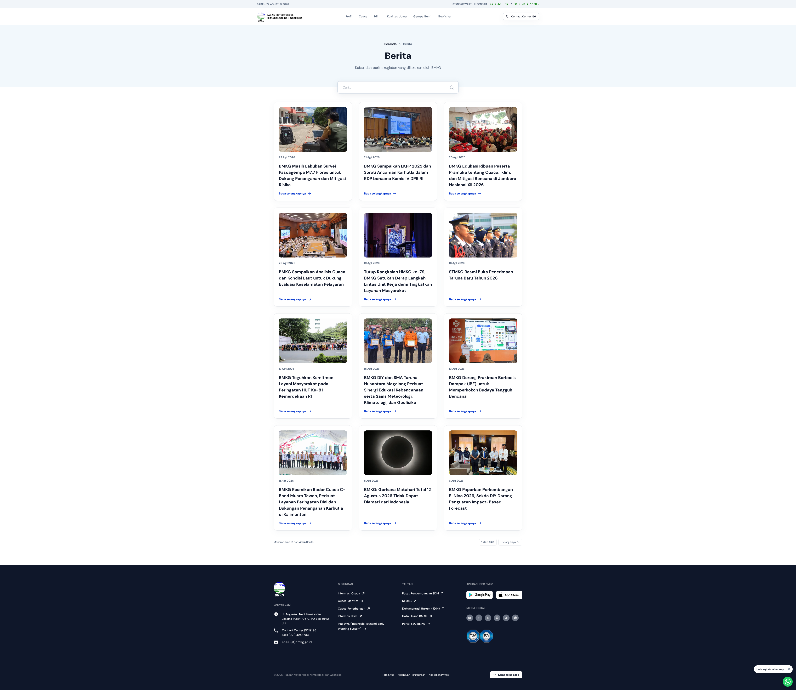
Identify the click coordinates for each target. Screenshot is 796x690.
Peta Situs (388, 675)
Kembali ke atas (508, 675)
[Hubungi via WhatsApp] (788, 682)
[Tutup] (789, 670)
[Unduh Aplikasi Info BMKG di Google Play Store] (479, 595)
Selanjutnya (509, 542)
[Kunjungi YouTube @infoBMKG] (469, 618)
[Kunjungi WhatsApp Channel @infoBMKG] (515, 618)
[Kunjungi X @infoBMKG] (488, 618)
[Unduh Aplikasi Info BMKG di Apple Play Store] (509, 595)
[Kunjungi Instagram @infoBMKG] (497, 618)
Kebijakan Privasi (439, 675)
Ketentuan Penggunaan (411, 675)
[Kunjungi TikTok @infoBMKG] (506, 618)
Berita (407, 44)
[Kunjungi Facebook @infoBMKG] (479, 618)
